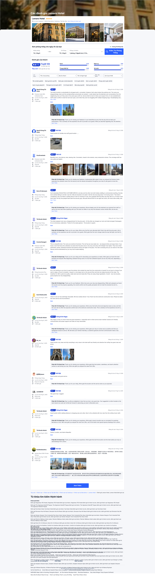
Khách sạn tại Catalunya (66, 492)
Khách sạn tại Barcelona (80, 492)
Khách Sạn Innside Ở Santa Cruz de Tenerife (42, 555)
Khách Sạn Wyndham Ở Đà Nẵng (72, 552)
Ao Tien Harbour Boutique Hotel (68, 572)
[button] (142, 2)
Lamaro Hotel (92, 492)
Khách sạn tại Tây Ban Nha (51, 492)
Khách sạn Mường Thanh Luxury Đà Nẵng (61, 574)
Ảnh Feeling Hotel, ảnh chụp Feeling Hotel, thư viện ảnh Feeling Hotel (49, 543)
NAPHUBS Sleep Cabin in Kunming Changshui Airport (45, 572)
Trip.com (33, 492)
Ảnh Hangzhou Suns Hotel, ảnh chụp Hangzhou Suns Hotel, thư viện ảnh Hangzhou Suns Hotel (93, 543)
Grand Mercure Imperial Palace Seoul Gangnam (54, 570)
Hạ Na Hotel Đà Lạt (36, 570)
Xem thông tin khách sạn (74, 21)
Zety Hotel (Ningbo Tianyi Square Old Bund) (102, 572)
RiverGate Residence (83, 572)
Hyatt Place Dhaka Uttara (80, 574)
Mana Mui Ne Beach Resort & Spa (39, 574)
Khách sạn (39, 492)
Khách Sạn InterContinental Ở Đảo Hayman (84, 555)
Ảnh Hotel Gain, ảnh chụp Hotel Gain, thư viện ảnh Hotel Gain (47, 552)
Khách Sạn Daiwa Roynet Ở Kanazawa (93, 552)
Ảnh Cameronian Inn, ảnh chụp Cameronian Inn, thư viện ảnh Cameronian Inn (51, 546)
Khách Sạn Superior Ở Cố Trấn (63, 555)
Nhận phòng (36, 50)
